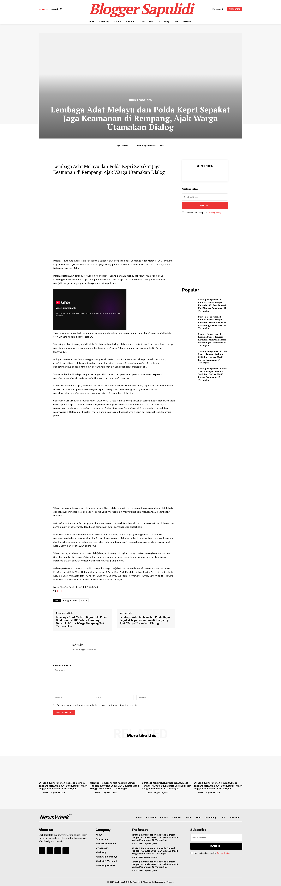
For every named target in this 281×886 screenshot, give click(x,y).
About (99, 834)
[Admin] (60, 647)
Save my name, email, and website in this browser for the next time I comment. (97, 705)
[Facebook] (191, 173)
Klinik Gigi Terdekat (106, 861)
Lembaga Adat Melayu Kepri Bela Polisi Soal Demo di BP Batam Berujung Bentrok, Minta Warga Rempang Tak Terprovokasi (81, 621)
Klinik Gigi (101, 852)
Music (139, 817)
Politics (164, 817)
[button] (57, 9)
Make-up (234, 817)
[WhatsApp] (211, 173)
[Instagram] (50, 850)
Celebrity (151, 817)
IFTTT (60, 590)
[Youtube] (65, 850)
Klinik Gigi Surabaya (106, 856)
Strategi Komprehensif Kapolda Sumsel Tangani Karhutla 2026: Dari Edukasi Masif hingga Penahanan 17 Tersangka (212, 305)
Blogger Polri (70, 600)
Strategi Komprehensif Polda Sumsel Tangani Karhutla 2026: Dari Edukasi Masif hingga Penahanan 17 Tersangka (212, 357)
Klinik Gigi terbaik (105, 865)
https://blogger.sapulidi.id (84, 649)
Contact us (102, 839)
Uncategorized (140, 100)
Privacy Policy (215, 212)
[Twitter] (198, 173)
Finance (176, 817)
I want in (203, 205)
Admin (124, 145)
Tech (222, 817)
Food (198, 817)
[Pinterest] (205, 173)
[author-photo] (40, 792)
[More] (218, 173)
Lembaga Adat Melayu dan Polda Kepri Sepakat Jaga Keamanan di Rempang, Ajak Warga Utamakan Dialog (145, 620)
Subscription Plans (106, 843)
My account (102, 848)
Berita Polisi (137, 844)
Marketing (210, 817)
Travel (188, 817)
